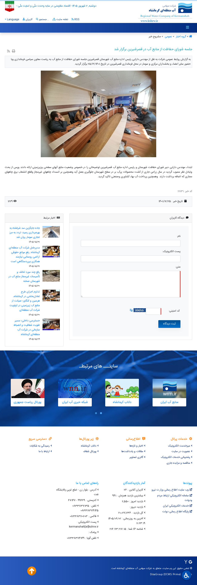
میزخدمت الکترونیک (179, 446)
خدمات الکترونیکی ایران (176, 506)
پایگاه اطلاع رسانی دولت (175, 511)
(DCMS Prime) (172, 574)
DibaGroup (156, 574)
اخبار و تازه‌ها (136, 446)
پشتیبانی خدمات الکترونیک (175, 457)
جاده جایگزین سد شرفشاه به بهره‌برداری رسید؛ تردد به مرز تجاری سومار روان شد (24, 233)
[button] (101, 413)
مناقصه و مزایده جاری (178, 463)
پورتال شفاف (89, 451)
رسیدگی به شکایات (40, 446)
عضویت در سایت (181, 451)
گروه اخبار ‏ (180, 36)
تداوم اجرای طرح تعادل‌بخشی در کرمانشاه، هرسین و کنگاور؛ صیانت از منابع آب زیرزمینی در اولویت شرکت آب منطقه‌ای (25, 301)
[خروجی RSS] (8, 51)
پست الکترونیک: (171, 251)
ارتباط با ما (44, 451)
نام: (178, 236)
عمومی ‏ (168, 36)
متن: (177, 267)
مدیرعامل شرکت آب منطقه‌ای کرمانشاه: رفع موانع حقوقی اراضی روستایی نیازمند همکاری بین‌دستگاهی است (24, 255)
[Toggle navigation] (187, 27)
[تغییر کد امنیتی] (131, 310)
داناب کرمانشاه (88, 446)
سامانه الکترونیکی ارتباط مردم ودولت (174, 498)
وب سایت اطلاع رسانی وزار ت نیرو (170, 490)
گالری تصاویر (136, 457)
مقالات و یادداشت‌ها (132, 451)
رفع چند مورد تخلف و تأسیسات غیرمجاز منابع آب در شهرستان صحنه (24, 277)
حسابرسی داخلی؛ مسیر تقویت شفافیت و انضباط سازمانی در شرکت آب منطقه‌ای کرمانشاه (26, 327)
